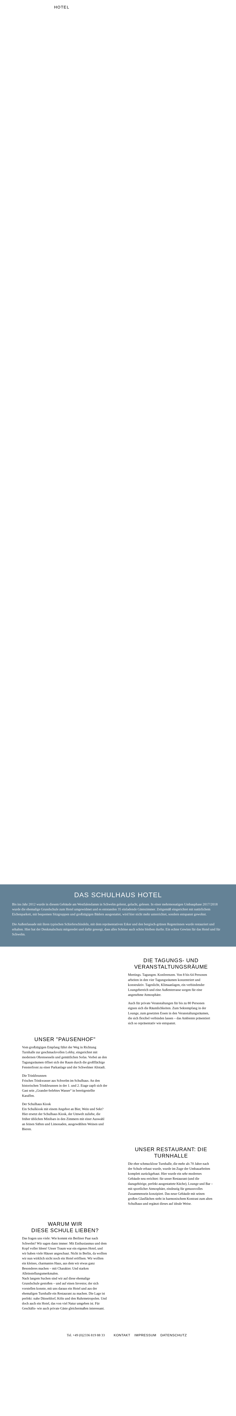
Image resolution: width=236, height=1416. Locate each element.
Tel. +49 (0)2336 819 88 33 (86, 1335)
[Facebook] (50, 1335)
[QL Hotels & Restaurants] (118, 1372)
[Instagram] (57, 1335)
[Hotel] (27, 11)
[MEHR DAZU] (171, 1257)
